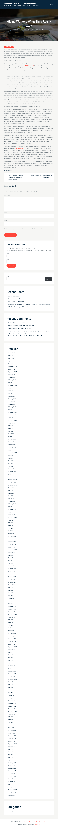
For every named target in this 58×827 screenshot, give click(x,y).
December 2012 (12, 735)
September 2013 (12, 711)
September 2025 (12, 372)
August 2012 (11, 746)
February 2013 (12, 730)
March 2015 (11, 663)
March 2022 (11, 436)
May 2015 (10, 657)
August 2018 (11, 552)
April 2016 (10, 628)
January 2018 (11, 571)
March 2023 (11, 404)
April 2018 (10, 563)
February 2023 (12, 407)
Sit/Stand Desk (20, 148)
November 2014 (12, 673)
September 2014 (12, 679)
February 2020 (12, 504)
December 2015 (12, 638)
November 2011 (12, 771)
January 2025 (11, 382)
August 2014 (11, 682)
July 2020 (10, 490)
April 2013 (10, 725)
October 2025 (11, 369)
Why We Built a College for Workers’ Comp (19, 307)
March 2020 (11, 501)
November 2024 (12, 388)
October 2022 (11, 417)
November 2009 (12, 789)
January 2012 (11, 765)
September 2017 (12, 582)
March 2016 (11, 630)
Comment (7, 195)
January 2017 (11, 603)
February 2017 (11, 601)
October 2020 (12, 482)
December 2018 (12, 541)
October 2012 (11, 741)
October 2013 (11, 709)
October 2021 (11, 450)
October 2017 (11, 579)
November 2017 (12, 576)
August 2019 (11, 520)
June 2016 (10, 622)
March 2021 (11, 469)
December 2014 (12, 671)
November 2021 (12, 447)
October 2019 (11, 514)
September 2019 (12, 517)
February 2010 (12, 787)
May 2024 (10, 393)
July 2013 (10, 717)
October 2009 (12, 792)
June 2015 (10, 655)
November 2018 (12, 544)
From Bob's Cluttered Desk (20, 3)
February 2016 (12, 633)
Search (8, 276)
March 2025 (11, 377)
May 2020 (10, 496)
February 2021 (12, 471)
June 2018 (10, 558)
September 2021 (12, 452)
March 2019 (11, 533)
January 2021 (11, 474)
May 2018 (10, 560)
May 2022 (10, 431)
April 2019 (10, 531)
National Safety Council (27, 66)
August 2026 (11, 353)
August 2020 (11, 487)
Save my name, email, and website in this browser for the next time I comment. (26, 229)
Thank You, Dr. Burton (14, 296)
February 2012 (12, 762)
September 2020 (12, 485)
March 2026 (11, 361)
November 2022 (12, 415)
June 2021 (10, 460)
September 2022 (12, 420)
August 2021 (11, 455)
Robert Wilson (9, 170)
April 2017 (10, 595)
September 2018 (12, 549)
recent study (31, 64)
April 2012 (10, 757)
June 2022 (11, 428)
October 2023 (11, 401)
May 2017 (10, 593)
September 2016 (12, 614)
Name (6, 212)
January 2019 (11, 539)
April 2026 (11, 358)
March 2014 (11, 695)
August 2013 (11, 714)
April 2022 (11, 434)
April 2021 (10, 466)
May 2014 (10, 690)
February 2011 (11, 781)
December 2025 (12, 366)
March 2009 (11, 795)
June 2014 (10, 687)
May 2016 (10, 625)
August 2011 (11, 779)
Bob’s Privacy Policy (41, 821)
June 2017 (10, 590)
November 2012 (12, 738)
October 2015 (11, 644)
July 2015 (10, 652)
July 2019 (10, 522)
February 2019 (12, 536)
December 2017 (12, 574)
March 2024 (11, 396)
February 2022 (12, 439)
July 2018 (10, 555)
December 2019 (12, 509)
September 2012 (12, 744)
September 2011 (12, 776)
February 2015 (12, 665)
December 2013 (12, 703)
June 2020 (11, 493)
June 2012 (10, 752)
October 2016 (11, 611)
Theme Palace (37, 824)
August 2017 (11, 585)
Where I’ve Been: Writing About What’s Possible (33, 335)
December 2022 (12, 412)
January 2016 (11, 636)
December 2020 (12, 477)
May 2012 (10, 754)
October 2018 (11, 547)
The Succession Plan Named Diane (17, 301)
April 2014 (10, 692)
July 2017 (10, 587)
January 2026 (11, 363)
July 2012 (10, 749)
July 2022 (10, 425)
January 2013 (11, 733)
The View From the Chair (14, 298)
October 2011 (11, 773)
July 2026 (10, 355)
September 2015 (12, 647)
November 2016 (12, 609)
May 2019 (10, 528)
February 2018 (12, 568)
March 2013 (11, 727)
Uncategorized (12, 811)
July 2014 (10, 684)
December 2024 (12, 385)
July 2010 (10, 784)
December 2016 (12, 606)
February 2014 (12, 698)
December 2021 (12, 444)
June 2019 (10, 525)
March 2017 (11, 598)
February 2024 (12, 398)
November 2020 (12, 479)
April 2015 (10, 660)
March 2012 (11, 760)
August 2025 (11, 374)
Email (6, 220)
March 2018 (11, 566)
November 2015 (12, 641)
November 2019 (12, 512)
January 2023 (11, 409)
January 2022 (11, 442)
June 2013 (10, 719)
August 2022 (11, 423)
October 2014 (11, 676)
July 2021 (10, 458)
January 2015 (11, 668)
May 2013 (10, 722)
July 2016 (10, 620)
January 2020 (11, 506)
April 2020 (11, 498)
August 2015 (11, 649)
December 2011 (12, 768)
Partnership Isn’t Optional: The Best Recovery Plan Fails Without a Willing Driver (29, 304)
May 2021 (10, 463)
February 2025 (12, 380)
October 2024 (11, 390)
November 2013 (12, 706)
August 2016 (11, 617)
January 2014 (11, 700)
